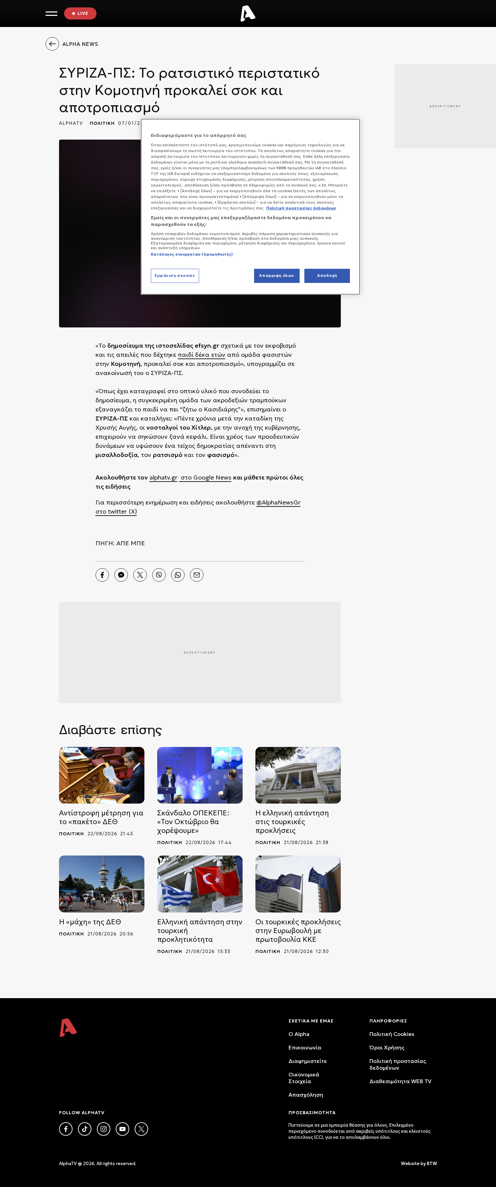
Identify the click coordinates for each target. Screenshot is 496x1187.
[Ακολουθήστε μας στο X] (141, 1129)
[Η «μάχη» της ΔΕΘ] (101, 884)
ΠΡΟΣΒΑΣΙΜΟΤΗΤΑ (312, 1113)
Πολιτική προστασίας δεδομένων (397, 1064)
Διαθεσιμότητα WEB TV (400, 1081)
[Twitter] (140, 575)
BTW (432, 1163)
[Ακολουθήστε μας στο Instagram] (103, 1129)
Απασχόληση (305, 1094)
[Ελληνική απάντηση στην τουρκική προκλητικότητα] (200, 884)
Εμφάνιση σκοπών (175, 275)
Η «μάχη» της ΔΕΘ (90, 922)
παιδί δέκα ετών (201, 354)
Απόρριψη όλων (276, 275)
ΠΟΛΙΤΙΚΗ (102, 123)
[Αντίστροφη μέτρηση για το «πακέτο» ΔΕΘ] (101, 775)
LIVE (83, 13)
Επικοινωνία (304, 1047)
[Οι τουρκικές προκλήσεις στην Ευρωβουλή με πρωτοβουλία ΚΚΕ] (298, 884)
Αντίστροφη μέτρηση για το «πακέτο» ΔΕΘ (101, 817)
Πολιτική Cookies (391, 1034)
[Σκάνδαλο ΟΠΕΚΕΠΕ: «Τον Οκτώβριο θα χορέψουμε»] (200, 775)
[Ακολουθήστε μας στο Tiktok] (84, 1129)
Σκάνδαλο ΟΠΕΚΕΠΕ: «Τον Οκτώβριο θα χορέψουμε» (193, 822)
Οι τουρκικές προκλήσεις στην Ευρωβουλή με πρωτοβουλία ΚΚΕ (298, 931)
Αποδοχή (327, 275)
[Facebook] (102, 575)
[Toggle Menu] (51, 14)
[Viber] (159, 575)
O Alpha (298, 1034)
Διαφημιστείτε (307, 1061)
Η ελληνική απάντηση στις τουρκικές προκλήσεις (292, 822)
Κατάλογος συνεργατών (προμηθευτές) (192, 254)
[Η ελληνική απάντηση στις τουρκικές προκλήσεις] (298, 775)
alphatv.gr (163, 477)
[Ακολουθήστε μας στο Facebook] (66, 1129)
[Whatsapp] (178, 575)
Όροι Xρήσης (386, 1047)
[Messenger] (121, 575)
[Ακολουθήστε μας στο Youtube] (122, 1129)
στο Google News (205, 477)
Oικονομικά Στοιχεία (303, 1077)
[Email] (196, 575)
